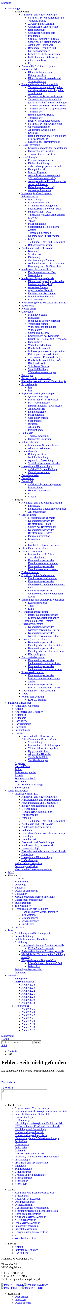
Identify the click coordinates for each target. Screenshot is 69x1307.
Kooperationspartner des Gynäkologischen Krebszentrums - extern (46, 593)
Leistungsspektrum (38, 602)
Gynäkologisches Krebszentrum (38, 575)
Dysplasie (33, 132)
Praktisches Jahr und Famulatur (31, 939)
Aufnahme (20, 717)
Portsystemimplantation (40, 160)
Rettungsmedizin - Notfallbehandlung (38, 456)
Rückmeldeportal (37, 654)
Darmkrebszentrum (31, 551)
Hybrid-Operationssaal (40, 490)
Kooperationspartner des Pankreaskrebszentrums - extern (45, 668)
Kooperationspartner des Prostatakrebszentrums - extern (44, 686)
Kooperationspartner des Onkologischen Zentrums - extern (46, 650)
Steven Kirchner (30, 920)
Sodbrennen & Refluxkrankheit (44, 41)
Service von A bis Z (25, 778)
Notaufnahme (28, 308)
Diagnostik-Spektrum (39, 439)
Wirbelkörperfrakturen (40, 345)
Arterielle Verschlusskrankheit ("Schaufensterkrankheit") (44, 177)
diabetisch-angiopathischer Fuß (44, 166)
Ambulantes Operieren (27, 705)
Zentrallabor (27, 478)
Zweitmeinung (22, 787)
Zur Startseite (8, 1082)
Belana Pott (34, 966)
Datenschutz (21, 1296)
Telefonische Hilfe (38, 757)
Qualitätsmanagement (26, 890)
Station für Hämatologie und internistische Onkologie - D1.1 (44, 207)
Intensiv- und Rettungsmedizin (37, 805)
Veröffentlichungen (38, 760)
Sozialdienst (21, 781)
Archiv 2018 (28, 1002)
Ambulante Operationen (41, 44)
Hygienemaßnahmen (39, 751)
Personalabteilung (24, 936)
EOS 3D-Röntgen (37, 699)
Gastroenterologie (30, 144)
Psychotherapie (36, 414)
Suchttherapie (35, 420)
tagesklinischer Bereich (40, 290)
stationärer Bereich (38, 287)
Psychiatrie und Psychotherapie (37, 393)
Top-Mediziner (22, 905)
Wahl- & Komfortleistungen (29, 784)
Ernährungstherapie (38, 202)
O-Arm (32, 496)
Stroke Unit (27, 305)
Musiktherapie (35, 199)
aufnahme (33, 423)
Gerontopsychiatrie (38, 417)
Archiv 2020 (28, 996)
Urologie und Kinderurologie (36, 466)
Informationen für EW (26, 793)
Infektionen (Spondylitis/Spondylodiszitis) (44, 319)
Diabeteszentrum (30, 572)
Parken (18, 769)
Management (21, 881)
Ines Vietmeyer (29, 914)
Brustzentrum (28, 514)
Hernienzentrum (36, 29)
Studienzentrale (23, 902)
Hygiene (19, 733)
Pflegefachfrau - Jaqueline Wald (45, 963)
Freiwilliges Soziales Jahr (28, 969)
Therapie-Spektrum (38, 435)
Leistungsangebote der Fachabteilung (47, 148)
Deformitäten (35, 342)
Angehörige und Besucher (29, 711)
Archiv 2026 (28, 1008)
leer (30, 387)
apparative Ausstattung (40, 190)
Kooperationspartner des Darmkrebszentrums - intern (43, 562)
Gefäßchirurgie (29, 157)
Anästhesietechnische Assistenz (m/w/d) (42, 951)
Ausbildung (34, 426)
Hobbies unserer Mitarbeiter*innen (39, 911)
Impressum (20, 1299)
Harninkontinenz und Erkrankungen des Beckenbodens (47, 137)
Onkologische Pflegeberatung (43, 235)
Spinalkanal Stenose (38, 332)
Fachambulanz (22, 730)
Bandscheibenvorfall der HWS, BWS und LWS (44, 362)
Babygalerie (21, 720)
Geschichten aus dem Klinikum (31, 908)
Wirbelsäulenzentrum (32, 696)
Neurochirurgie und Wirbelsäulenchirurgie (43, 302)
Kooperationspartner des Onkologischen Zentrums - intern (45, 644)
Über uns (19, 878)
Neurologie (27, 836)
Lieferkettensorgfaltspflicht (29, 899)
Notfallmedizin (29, 839)
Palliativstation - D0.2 (39, 211)
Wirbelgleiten (35, 329)
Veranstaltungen (36, 742)
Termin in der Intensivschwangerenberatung (44, 119)
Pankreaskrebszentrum (33, 657)
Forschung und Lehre (26, 866)
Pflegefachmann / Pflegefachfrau (38, 960)
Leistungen (34, 539)
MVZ (11, 872)
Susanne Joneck (29, 917)
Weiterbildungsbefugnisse (28, 863)
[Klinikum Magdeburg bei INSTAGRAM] (36, 1284)
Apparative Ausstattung (40, 460)
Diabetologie (35, 257)
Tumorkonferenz (37, 557)
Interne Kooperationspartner (43, 614)
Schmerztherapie (30, 442)
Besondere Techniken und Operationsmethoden (42, 49)
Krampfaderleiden (37, 169)
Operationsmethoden (39, 126)
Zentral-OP (27, 481)
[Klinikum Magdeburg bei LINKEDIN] (11, 1287)
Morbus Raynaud (37, 172)
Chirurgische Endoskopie (41, 32)
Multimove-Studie (37, 314)
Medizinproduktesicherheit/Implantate (35, 896)
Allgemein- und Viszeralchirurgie (39, 14)
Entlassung (20, 726)
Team (31, 542)
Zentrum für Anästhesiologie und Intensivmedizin (41, 1111)
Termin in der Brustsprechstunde (45, 96)
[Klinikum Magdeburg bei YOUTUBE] (33, 1287)
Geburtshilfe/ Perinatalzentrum (44, 141)
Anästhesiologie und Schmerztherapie (41, 799)
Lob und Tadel (22, 766)
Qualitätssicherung (38, 396)
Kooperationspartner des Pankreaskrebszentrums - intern (44, 662)
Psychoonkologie (37, 223)
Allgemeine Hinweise (39, 754)
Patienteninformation (39, 536)
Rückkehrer (27, 924)
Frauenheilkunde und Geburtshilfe (39, 84)
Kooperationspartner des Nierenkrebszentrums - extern (43, 634)
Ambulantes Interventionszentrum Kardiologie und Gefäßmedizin (46, 265)
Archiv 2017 (28, 1030)
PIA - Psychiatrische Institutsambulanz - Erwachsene (45, 404)
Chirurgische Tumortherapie (43, 26)
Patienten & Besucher (26, 1249)
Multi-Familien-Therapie (41, 296)
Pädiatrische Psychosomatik (36, 378)
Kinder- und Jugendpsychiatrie (37, 278)
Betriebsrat (20, 887)
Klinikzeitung (22, 1005)
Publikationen (35, 429)
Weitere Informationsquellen (43, 748)
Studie (31, 681)
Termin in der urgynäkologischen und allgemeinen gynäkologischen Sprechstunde (46, 90)
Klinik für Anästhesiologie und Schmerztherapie (44, 80)
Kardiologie (34, 251)
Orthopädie (27, 311)
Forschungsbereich (38, 299)
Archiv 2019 (28, 999)
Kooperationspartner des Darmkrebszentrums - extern (43, 568)
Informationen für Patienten (42, 554)
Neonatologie (35, 275)
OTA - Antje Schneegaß (41, 948)
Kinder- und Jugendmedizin (36, 269)
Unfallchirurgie (29, 451)
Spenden (19, 927)
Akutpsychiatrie (36, 408)
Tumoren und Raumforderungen (45, 357)
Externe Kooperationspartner (43, 617)
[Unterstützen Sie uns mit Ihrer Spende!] (24, 1099)
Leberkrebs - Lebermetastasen (44, 54)
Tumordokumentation (39, 232)
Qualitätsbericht (23, 1302)
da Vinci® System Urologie (42, 469)
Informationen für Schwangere (44, 745)
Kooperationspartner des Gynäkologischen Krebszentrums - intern (46, 584)
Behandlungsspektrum (40, 245)
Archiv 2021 (28, 993)
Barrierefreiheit (23, 723)
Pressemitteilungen (24, 981)
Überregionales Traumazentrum (38, 690)
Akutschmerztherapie (39, 448)
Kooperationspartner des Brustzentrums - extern (41, 531)
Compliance (21, 893)
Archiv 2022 (28, 990)
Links (31, 238)
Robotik (19, 775)
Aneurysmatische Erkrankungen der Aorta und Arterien (47, 183)
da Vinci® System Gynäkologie (45, 123)
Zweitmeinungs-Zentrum (41, 23)
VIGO (31, 220)
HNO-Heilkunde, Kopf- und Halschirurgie (44, 241)
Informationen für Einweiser (43, 399)
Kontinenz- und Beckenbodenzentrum (41, 502)
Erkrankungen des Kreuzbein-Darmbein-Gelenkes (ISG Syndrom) (47, 337)
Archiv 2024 (28, 984)
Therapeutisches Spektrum (42, 154)
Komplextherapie (37, 411)
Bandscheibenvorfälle (39, 348)
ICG (30, 493)
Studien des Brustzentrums (42, 526)
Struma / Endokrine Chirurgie (43, 38)
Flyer (31, 63)
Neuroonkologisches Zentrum (37, 620)
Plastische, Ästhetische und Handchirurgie (43, 381)
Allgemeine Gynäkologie (41, 129)
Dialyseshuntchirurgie (39, 163)
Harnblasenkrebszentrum (34, 611)
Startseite (6, 2)
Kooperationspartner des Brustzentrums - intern (41, 522)
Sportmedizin (35, 254)
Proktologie (34, 35)
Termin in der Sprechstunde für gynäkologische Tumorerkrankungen (47, 101)
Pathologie (27, 375)
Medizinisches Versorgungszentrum (33, 869)
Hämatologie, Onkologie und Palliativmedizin (36, 195)
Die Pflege (20, 884)
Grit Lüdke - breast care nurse (44, 545)
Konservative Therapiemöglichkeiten (47, 508)
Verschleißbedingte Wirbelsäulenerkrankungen (42, 325)
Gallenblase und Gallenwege (43, 57)
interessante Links (37, 60)
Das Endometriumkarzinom (42, 578)
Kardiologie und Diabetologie (37, 248)
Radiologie (27, 432)
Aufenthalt (20, 714)
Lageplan (20, 763)
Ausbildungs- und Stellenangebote (33, 933)
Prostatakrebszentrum (32, 672)
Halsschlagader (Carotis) (41, 187)
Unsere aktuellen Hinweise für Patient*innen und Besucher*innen (39, 737)
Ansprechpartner (37, 511)
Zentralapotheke (30, 475)
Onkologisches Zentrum (34, 639)
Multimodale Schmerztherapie (44, 445)
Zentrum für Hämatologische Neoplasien (42, 599)
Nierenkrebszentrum (32, 623)
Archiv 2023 (28, 987)
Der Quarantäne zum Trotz (42, 272)
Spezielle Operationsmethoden (44, 463)
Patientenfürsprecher (25, 772)
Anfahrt (19, 708)
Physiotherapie (29, 384)
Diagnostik (34, 505)
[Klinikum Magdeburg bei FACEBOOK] (12, 1284)
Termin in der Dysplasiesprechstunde (47, 105)
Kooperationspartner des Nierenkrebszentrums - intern (43, 628)
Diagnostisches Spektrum (41, 151)
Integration (20, 972)
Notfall (5, 1038)
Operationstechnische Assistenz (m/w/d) (42, 945)
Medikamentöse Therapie (41, 517)
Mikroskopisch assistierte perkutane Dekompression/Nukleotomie (47, 353)
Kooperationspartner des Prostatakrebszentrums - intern (44, 677)
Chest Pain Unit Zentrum (34, 548)
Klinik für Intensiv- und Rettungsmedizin (40, 74)
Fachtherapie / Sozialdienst (42, 293)
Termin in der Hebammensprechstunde (41, 113)
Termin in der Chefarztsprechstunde (47, 108)
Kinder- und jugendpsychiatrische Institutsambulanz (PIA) (46, 283)
